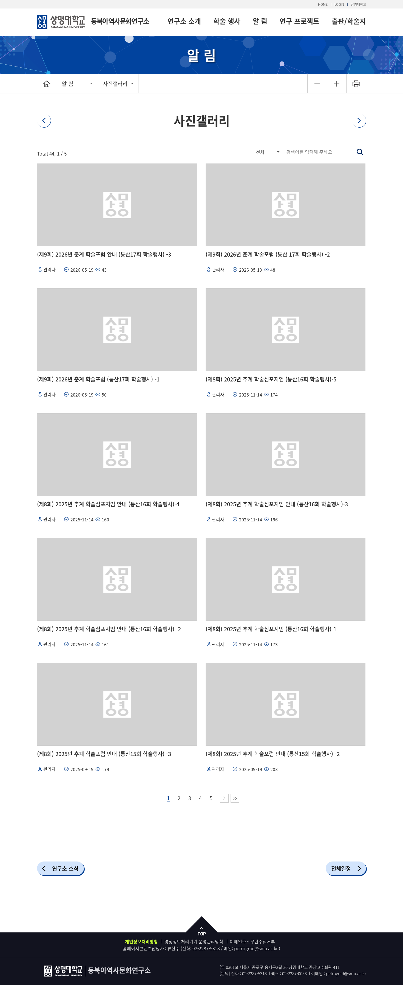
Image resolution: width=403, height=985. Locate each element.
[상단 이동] (201, 927)
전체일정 (341, 868)
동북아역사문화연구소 (120, 21)
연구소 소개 (184, 21)
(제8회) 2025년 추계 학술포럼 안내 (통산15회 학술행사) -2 (273, 754)
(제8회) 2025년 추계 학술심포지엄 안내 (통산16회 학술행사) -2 (109, 629)
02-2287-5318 (206, 948)
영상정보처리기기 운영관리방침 (193, 941)
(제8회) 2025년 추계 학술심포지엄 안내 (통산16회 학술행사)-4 (108, 504)
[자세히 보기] (117, 204)
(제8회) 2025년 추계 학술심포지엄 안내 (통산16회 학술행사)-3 (277, 504)
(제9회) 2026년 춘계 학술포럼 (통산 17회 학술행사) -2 (268, 254)
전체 (260, 152)
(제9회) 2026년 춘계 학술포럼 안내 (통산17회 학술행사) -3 (104, 254)
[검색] (360, 152)
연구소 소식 (65, 868)
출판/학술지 (349, 21)
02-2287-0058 (294, 973)
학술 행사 (226, 21)
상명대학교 (358, 4)
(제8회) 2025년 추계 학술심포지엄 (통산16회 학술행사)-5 (271, 379)
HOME (323, 4)
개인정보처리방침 (141, 941)
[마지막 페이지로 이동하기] (235, 798)
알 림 (260, 21)
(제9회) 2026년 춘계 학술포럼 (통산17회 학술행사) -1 (98, 379)
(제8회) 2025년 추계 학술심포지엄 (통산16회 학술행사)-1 (271, 629)
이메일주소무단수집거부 (252, 941)
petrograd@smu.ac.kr (256, 948)
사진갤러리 (115, 84)
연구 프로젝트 (299, 21)
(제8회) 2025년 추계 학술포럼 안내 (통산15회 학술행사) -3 (104, 754)
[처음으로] (46, 83)
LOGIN (339, 4)
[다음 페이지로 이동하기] (224, 798)
